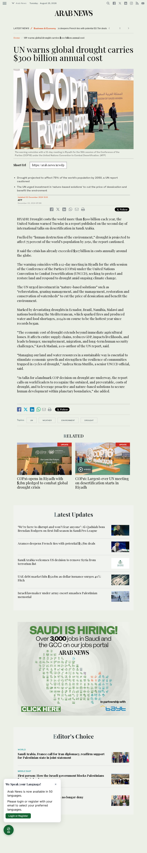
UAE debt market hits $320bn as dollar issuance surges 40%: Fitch (59, 578)
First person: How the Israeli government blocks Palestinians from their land (61, 777)
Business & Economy (45, 28)
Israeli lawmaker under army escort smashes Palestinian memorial (57, 595)
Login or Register (18, 815)
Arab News (21, 3)
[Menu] (4, 3)
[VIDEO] (102, 458)
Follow (123, 209)
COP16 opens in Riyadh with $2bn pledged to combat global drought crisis (42, 483)
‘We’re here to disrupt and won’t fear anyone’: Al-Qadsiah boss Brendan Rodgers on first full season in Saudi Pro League (61, 528)
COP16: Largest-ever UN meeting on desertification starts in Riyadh (102, 483)
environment (68, 420)
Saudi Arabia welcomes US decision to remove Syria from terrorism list (57, 561)
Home (16, 37)
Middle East (24, 771)
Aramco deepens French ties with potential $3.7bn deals (87, 28)
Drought (89, 420)
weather (47, 420)
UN (31, 420)
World (22, 749)
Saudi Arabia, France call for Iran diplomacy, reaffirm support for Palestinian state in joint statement (61, 755)
